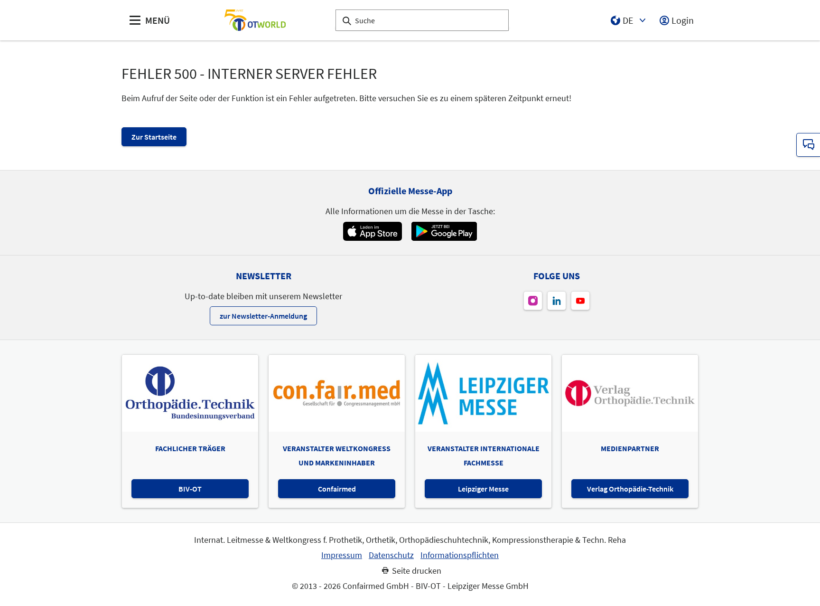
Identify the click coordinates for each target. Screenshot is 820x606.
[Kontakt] (808, 145)
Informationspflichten (459, 555)
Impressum (341, 555)
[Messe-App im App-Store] (372, 231)
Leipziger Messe (483, 488)
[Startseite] (255, 20)
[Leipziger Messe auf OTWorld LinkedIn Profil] (556, 300)
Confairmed (337, 488)
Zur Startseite (154, 137)
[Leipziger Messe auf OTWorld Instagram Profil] (532, 300)
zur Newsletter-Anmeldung (263, 316)
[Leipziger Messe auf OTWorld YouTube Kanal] (580, 300)
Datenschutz (391, 555)
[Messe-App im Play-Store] (444, 231)
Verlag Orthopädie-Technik (630, 488)
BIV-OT (190, 488)
